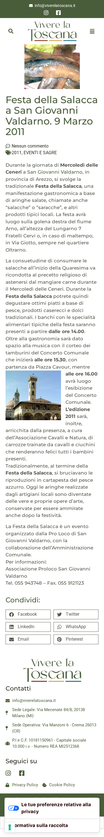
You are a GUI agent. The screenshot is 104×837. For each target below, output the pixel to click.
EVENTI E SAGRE (40, 152)
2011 (17, 152)
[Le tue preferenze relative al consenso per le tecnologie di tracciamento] (9, 827)
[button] (10, 31)
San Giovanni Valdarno (54, 172)
